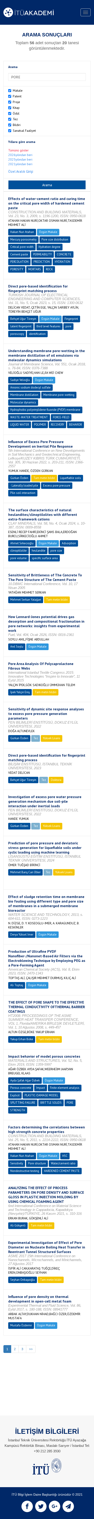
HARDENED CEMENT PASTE (62, 1171)
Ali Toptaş (16, 985)
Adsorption (69, 543)
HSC (65, 1156)
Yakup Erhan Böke (21, 1039)
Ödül (16, 113)
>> (31, 1349)
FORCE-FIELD (61, 417)
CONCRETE (64, 254)
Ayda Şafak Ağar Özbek (25, 1080)
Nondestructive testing (24, 1171)
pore (68, 326)
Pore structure (37, 1163)
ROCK (49, 269)
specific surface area (45, 558)
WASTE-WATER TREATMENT (29, 417)
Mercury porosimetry (23, 239)
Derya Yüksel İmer (21, 934)
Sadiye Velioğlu (20, 380)
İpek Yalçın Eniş (20, 692)
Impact (40, 1088)
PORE (70, 1103)
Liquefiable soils (70, 478)
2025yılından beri (20, 159)
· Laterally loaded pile (24, 485)
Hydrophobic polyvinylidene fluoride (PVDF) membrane (45, 410)
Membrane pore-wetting (58, 395)
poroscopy (17, 334)
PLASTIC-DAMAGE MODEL (41, 1095)
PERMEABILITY (42, 254)
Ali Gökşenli (18, 1225)
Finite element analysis (64, 1088)
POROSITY (16, 269)
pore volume (18, 558)
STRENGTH (17, 1110)
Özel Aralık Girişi (20, 171)
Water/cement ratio (63, 1163)
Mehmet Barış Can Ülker (25, 872)
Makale (18, 90)
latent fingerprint (20, 326)
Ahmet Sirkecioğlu (22, 543)
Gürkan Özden (19, 478)
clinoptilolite (18, 551)
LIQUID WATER (19, 425)
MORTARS (34, 269)
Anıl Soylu (16, 647)
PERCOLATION (19, 262)
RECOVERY (57, 425)
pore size (56, 551)
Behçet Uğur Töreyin (23, 319)
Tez (15, 119)
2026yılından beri (20, 155)
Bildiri (17, 125)
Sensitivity (16, 1163)
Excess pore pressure (56, 485)
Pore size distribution (55, 239)
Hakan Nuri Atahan (22, 232)
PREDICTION (42, 262)
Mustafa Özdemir (21, 1325)
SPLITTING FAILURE (22, 1103)
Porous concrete (20, 1088)
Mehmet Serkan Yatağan (25, 600)
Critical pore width (22, 247)
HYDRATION (62, 262)
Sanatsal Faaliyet (24, 131)
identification (37, 334)
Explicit (15, 1095)
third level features (48, 326)
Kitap (16, 108)
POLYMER (40, 425)
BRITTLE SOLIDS (51, 1103)
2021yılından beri (20, 164)
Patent (17, 96)
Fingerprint (71, 319)
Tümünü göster (18, 150)
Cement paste (19, 254)
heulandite (38, 551)
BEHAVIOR (75, 425)
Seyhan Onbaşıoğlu (22, 1280)
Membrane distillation (24, 395)
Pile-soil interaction (22, 493)
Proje (16, 102)
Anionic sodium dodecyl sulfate (30, 387)
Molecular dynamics (23, 402)
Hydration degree (49, 247)
